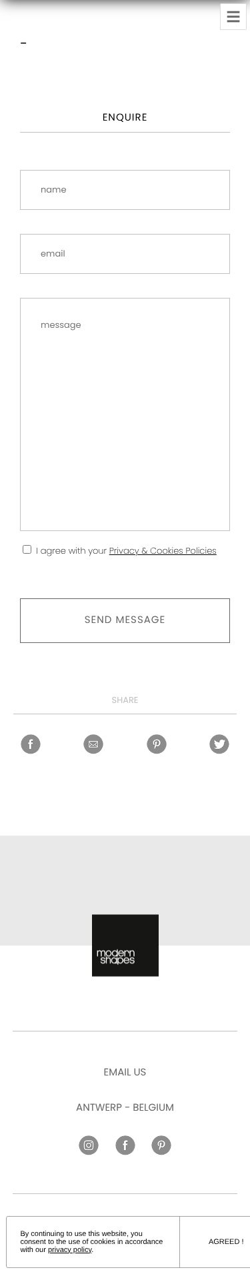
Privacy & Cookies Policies (163, 550)
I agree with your (126, 550)
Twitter (219, 744)
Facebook (31, 744)
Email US (125, 1072)
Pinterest (157, 744)
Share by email (93, 744)
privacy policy (69, 1250)
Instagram (89, 1145)
